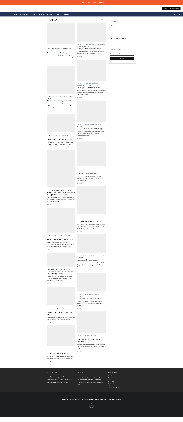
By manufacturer (66, 308)
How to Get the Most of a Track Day (89, 129)
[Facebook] (172, 14)
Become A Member (174, 8)
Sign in (111, 25)
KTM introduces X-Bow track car (89, 221)
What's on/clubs (63, 96)
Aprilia (86, 294)
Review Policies (112, 383)
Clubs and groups (94, 44)
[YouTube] (174, 14)
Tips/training (57, 48)
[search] (132, 43)
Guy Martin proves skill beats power (60, 139)
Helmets (33, 14)
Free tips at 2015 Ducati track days (89, 88)
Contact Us (110, 377)
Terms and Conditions (113, 387)
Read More (49, 62)
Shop (109, 385)
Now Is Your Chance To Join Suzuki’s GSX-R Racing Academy (60, 273)
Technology (64, 349)
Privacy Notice (111, 381)
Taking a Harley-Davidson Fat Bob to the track (60, 313)
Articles (57, 190)
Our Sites (110, 379)
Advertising (111, 375)
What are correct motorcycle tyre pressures (89, 340)
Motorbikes (73, 308)
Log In (165, 8)
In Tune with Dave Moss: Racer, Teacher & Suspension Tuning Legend (61, 194)
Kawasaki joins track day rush (88, 173)
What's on (57, 96)
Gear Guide (50, 14)
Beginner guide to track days (57, 53)
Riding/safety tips (64, 48)
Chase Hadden (51, 269)
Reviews (41, 14)
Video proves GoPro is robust (57, 353)
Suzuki (56, 269)
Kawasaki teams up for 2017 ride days (60, 239)
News (15, 14)
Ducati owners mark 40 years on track (60, 101)
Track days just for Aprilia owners (89, 298)
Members (66, 14)
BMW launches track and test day (89, 49)
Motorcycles (24, 14)
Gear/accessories (58, 349)
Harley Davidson (58, 308)
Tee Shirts (59, 14)
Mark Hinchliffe (51, 46)
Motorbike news (91, 124)
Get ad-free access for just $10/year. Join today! (91, 2)
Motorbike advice (50, 48)
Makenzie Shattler (51, 190)
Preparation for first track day (88, 260)
